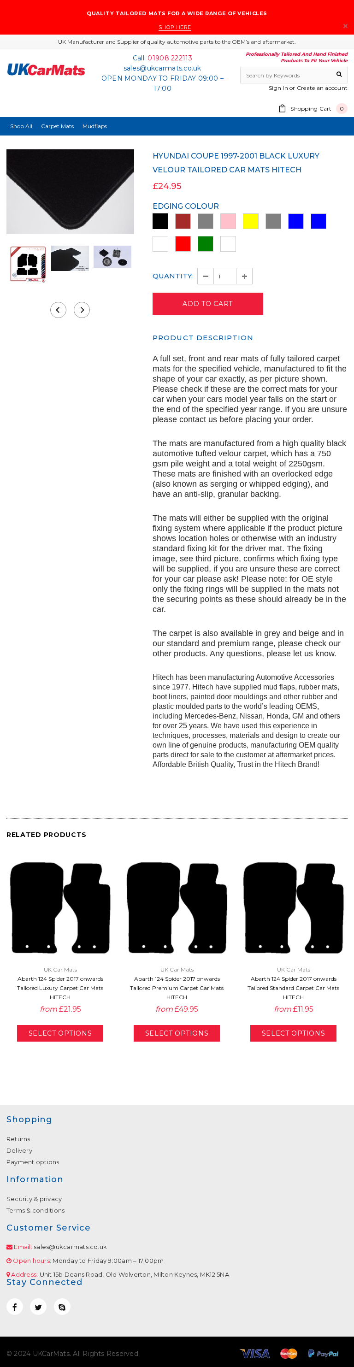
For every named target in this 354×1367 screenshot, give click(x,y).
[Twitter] (38, 1306)
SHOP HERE (175, 27)
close (345, 26)
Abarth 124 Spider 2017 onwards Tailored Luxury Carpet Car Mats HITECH (60, 988)
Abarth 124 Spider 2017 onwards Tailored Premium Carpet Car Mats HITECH (177, 988)
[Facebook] (14, 1306)
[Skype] (62, 1306)
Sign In (278, 87)
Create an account (322, 87)
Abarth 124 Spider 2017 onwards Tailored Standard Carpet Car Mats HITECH (293, 988)
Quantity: (173, 275)
